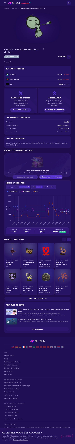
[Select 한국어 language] (55, 347)
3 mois (46, 187)
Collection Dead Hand (11, 389)
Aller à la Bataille (20, 110)
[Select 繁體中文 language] (48, 347)
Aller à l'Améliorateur (54, 110)
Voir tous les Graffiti (37, 298)
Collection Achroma (11, 395)
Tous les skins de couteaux (13, 419)
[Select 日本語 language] (51, 347)
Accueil (6, 8)
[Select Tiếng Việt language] (41, 347)
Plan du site (8, 374)
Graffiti (14, 8)
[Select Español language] (16, 347)
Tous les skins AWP (10, 416)
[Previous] (64, 239)
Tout (52, 187)
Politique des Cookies (11, 368)
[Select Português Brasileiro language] (34, 347)
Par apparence (13, 187)
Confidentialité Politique (12, 362)
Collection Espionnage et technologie (17, 386)
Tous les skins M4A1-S (11, 413)
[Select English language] (13, 347)
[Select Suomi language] (62, 347)
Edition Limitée (9, 392)
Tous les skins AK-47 (11, 409)
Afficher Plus (37, 329)
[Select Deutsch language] (20, 347)
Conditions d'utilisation (12, 365)
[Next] (69, 239)
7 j (33, 187)
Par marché (25, 187)
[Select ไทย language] (58, 347)
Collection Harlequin (11, 398)
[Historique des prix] (26, 69)
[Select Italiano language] (27, 347)
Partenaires (8, 371)
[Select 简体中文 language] (44, 347)
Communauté (9, 356)
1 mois (39, 187)
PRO (6, 359)
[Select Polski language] (30, 347)
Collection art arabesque (12, 382)
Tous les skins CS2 (10, 406)
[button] (12, 256)
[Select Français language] (23, 347)
